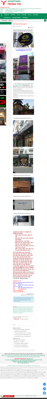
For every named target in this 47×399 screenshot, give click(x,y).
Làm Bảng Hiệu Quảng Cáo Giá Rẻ (16, 377)
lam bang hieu (6, 370)
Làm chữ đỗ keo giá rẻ (18, 345)
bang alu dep (4, 375)
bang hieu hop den (13, 370)
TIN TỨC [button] (18, 14)
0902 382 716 (29, 358)
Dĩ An (39, 356)
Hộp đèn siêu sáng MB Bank (19, 329)
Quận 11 (35, 354)
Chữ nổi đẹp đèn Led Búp (18, 343)
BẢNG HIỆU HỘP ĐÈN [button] (16, 17)
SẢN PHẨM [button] (24, 14)
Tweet (14, 324)
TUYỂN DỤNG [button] (25, 17)
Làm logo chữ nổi (17, 339)
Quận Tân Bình (7, 355)
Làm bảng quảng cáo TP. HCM (20, 334)
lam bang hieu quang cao (23, 370)
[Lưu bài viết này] (33, 27)
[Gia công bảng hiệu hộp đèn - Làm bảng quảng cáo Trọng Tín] (11, 2)
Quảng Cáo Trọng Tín (21, 395)
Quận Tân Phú (13, 355)
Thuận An (35, 356)
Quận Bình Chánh (21, 356)
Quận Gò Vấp (31, 355)
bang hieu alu (37, 365)
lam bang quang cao (41, 372)
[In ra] (31, 27)
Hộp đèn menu (16, 341)
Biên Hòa (26, 356)
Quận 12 (39, 354)
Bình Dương (31, 356)
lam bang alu (32, 370)
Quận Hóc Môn (42, 355)
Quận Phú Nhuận (19, 355)
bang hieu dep (32, 372)
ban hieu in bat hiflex (21, 375)
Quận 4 (12, 354)
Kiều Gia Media (33, 395)
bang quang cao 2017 (39, 375)
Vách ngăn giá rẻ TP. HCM (19, 346)
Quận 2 (6, 354)
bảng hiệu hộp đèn (18, 85)
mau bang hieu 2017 (5, 377)
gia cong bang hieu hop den (29, 365)
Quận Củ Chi (9, 356)
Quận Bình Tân (15, 356)
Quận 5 (16, 354)
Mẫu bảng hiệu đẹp (17, 331)
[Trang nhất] (1, 14)
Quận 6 (18, 354)
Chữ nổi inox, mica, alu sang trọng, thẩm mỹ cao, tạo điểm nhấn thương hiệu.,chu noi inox (14, 372)
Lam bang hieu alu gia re (11, 365)
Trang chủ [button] (6, 14)
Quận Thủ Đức (25, 355)
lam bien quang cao (20, 365)
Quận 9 (28, 354)
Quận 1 (3, 354)
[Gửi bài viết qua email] (29, 27)
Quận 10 (31, 354)
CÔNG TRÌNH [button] (35, 14)
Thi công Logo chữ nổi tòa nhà (19, 336)
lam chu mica (26, 377)
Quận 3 (9, 354)
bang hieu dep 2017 (12, 375)
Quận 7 (22, 354)
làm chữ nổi (33, 377)
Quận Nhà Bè (36, 355)
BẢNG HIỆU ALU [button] (7, 17)
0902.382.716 (8, 396)
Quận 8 (25, 354)
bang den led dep (30, 375)
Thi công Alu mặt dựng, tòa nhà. (20, 332)
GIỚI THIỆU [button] (13, 14)
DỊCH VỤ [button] (29, 14)
